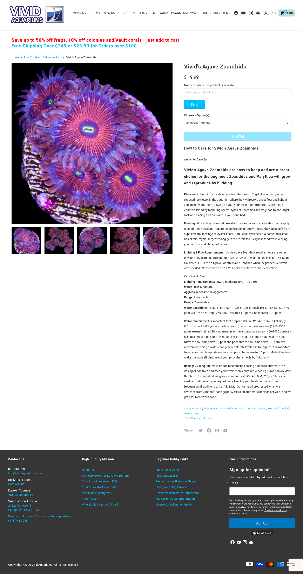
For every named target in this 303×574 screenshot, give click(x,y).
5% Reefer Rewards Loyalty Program (105, 475)
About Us (88, 469)
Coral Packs (170, 12)
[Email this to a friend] (225, 430)
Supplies (221, 12)
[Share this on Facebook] (209, 430)
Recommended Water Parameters (177, 493)
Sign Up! (262, 523)
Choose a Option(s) (196, 115)
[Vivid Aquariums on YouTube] (243, 13)
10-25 (199, 408)
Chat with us (16, 484)
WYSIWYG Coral (109, 12)
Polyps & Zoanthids (279, 408)
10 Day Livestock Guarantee (100, 487)
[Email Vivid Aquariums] (258, 13)
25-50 (206, 408)
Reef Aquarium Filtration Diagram (177, 481)
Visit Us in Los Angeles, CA (98, 493)
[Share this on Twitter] (200, 430)
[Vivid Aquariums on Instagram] (251, 13)
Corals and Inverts (201, 418)
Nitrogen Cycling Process (172, 487)
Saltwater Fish (196, 12)
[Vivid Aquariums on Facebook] (236, 13)
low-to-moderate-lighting (252, 408)
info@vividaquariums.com (25, 473)
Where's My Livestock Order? (100, 504)
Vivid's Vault (83, 12)
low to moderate (227, 408)
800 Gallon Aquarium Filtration (175, 498)
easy (214, 408)
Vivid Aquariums (42, 564)
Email (233, 483)
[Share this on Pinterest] (217, 430)
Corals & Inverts (141, 12)
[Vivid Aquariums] (37, 14)
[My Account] (266, 13)
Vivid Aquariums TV (20, 494)
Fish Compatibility (167, 475)
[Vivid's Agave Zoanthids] (92, 143)
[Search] (274, 13)
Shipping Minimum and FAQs (100, 481)
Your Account (90, 498)
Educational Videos (168, 469)
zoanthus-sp (191, 413)
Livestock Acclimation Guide (173, 504)
